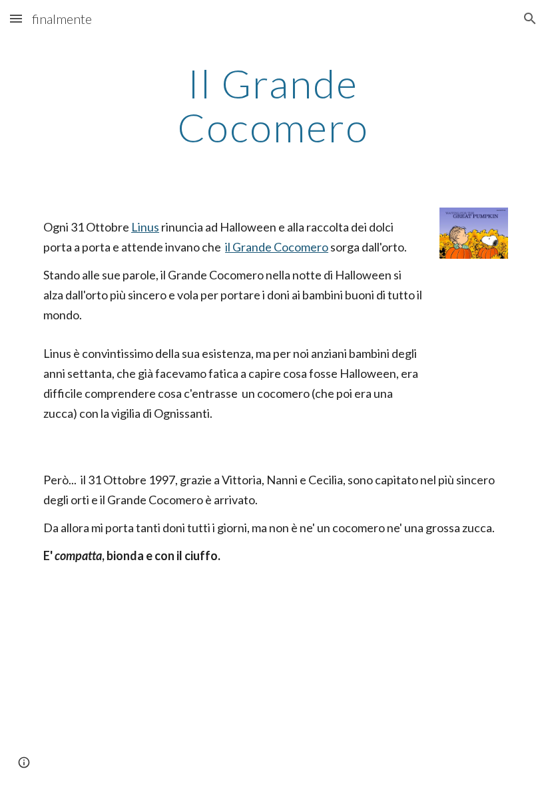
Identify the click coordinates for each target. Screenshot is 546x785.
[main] (273, 105)
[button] (16, 18)
